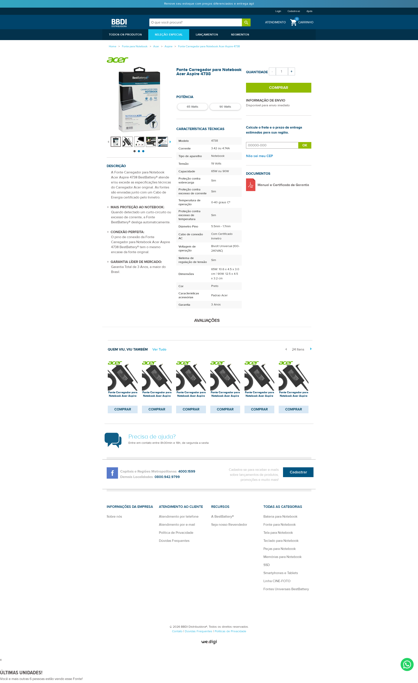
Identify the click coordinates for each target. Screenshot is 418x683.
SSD (266, 565)
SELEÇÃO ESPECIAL (169, 35)
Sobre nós (114, 516)
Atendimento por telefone (179, 516)
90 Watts (225, 107)
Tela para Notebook (278, 532)
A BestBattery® (222, 516)
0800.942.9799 (167, 477)
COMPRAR (122, 409)
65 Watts (192, 107)
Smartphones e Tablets (280, 573)
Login (278, 11)
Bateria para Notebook (280, 516)
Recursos (220, 507)
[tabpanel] (116, 139)
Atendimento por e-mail (177, 524)
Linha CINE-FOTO (276, 581)
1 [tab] (134, 151)
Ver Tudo (159, 349)
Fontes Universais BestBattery (286, 589)
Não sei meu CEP (259, 156)
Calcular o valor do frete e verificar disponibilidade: (272, 145)
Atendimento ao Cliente (181, 507)
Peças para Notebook (279, 549)
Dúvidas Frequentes (174, 541)
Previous (108, 141)
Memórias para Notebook (282, 557)
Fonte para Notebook (279, 524)
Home (112, 46)
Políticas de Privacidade (230, 631)
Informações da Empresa (130, 507)
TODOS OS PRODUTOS (125, 35)
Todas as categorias (282, 507)
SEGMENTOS (240, 35)
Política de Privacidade (176, 532)
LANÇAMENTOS (207, 35)
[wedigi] (209, 642)
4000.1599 (186, 471)
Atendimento (275, 22)
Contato (177, 631)
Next (170, 141)
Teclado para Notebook (280, 541)
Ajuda (309, 11)
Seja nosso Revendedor (229, 524)
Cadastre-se (294, 11)
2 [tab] (139, 151)
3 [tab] (143, 151)
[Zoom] (116, 142)
